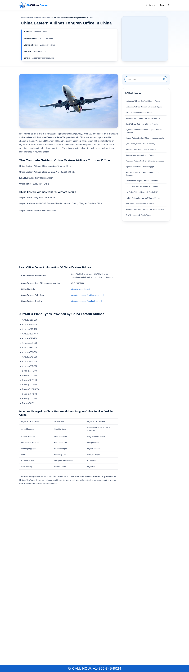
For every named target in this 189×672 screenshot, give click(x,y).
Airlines (149, 5)
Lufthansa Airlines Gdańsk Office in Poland (143, 101)
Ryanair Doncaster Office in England (140, 155)
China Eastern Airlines (44, 18)
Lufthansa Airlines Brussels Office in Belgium (144, 107)
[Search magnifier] (164, 79)
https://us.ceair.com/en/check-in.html (86, 301)
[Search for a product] (169, 5)
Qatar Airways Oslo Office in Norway (140, 144)
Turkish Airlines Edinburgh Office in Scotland (143, 198)
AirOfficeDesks (27, 18)
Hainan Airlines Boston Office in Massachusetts (145, 138)
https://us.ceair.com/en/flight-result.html (87, 295)
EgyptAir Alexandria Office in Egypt (140, 167)
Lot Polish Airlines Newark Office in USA (142, 192)
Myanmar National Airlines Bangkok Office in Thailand (144, 131)
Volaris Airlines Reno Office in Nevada (141, 149)
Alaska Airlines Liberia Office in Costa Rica (143, 118)
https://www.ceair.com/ (80, 289)
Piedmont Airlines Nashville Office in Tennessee (145, 161)
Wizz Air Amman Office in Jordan (139, 112)
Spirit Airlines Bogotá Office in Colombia (142, 181)
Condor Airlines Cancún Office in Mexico (142, 186)
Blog (162, 5)
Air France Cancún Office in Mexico (140, 204)
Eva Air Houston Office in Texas (138, 215)
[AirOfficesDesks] (33, 5)
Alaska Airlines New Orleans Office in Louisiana (145, 209)
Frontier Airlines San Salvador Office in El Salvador (142, 173)
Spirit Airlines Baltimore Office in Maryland (143, 124)
